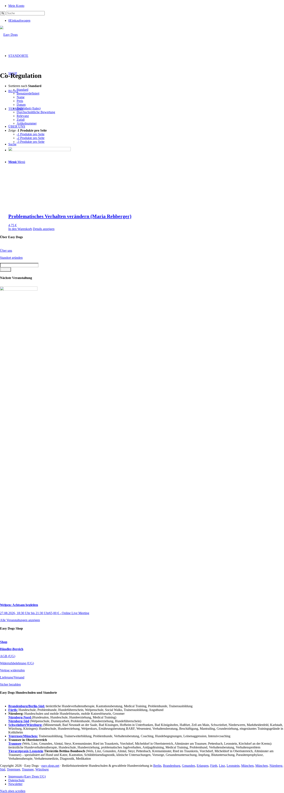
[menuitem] (146, 5)
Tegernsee (13, 769)
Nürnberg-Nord (20, 717)
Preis (20, 101)
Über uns (6, 250)
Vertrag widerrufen (12, 670)
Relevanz (23, 116)
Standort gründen (11, 257)
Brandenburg (171, 765)
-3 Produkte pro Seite (30, 141)
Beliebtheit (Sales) (29, 108)
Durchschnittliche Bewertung (36, 112)
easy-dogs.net (50, 765)
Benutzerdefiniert (28, 93)
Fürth (213, 765)
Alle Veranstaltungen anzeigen (20, 620)
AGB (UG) (7, 656)
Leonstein (233, 765)
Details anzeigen (43, 229)
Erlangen (203, 765)
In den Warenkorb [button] (20, 229)
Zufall (21, 119)
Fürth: (13, 710)
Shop (3, 642)
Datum (21, 104)
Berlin (157, 765)
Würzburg (42, 769)
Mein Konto (16, 5)
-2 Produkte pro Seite (30, 138)
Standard (22, 89)
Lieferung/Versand (12, 677)
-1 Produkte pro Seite (30, 134)
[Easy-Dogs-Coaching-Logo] (9, 34)
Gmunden (188, 765)
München (247, 765)
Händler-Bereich (11, 649)
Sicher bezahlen (10, 684)
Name (21, 97)
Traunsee (28, 769)
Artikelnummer (27, 123)
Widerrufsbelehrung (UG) (17, 663)
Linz (222, 765)
